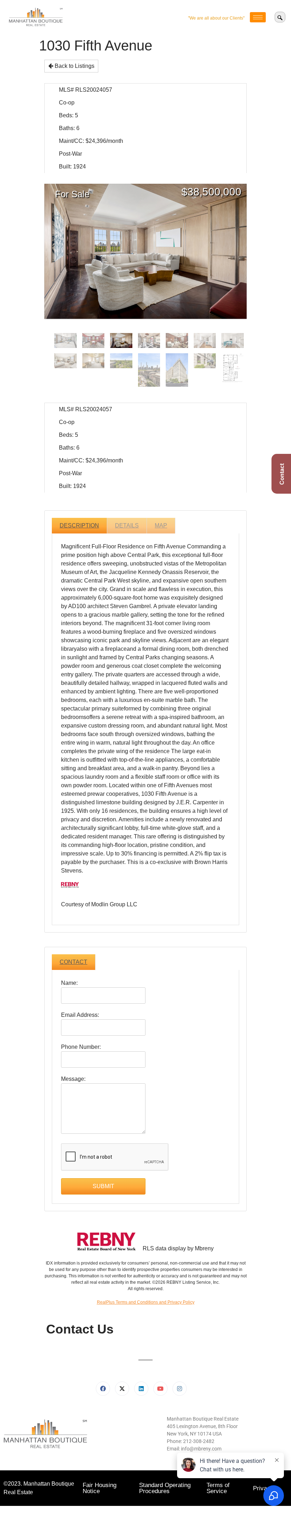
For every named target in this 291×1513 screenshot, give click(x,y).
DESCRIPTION (79, 525)
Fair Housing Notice (99, 1488)
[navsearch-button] (280, 17)
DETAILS (127, 525)
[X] (122, 1388)
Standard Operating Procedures (165, 1488)
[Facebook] (103, 1388)
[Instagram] (179, 1388)
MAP (161, 525)
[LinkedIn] (141, 1388)
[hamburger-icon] (258, 17)
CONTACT (73, 962)
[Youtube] (160, 1388)
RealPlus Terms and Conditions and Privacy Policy (145, 1302)
